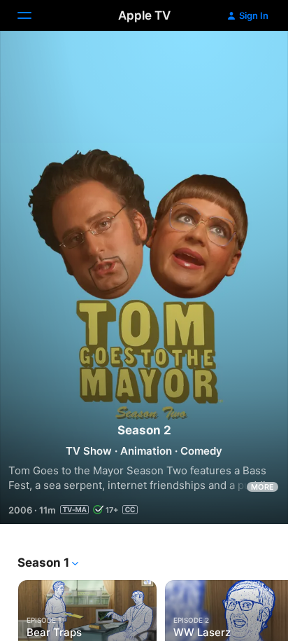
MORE (262, 487)
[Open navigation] (32, 15)
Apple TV (144, 15)
